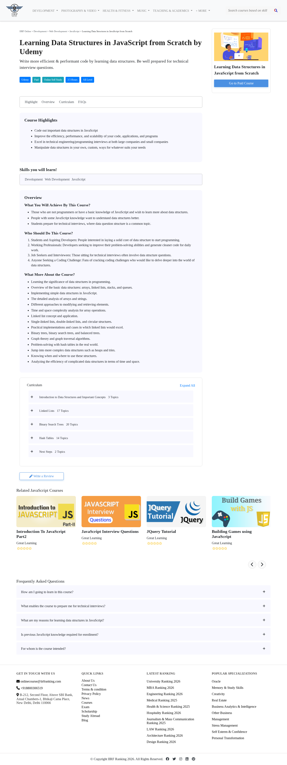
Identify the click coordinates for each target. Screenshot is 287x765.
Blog (85, 720)
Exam (85, 707)
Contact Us (89, 685)
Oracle (216, 681)
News (85, 698)
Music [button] (142, 10)
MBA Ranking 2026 (160, 687)
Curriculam (66, 102)
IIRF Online (25, 31)
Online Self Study (53, 79)
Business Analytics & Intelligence (234, 706)
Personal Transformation (228, 738)
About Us (88, 680)
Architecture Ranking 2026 (165, 735)
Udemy (25, 79)
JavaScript (74, 31)
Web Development (58, 31)
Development (40, 31)
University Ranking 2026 (163, 681)
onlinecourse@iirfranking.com (40, 681)
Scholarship (89, 711)
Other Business (222, 713)
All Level (87, 79)
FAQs (82, 102)
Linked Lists (46, 410)
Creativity (218, 694)
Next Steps (45, 451)
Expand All (187, 385)
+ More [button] (202, 10)
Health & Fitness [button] (117, 10)
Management (220, 719)
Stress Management (225, 725)
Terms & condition (94, 689)
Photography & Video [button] (79, 10)
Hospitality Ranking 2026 (164, 713)
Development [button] (44, 10)
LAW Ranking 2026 (160, 729)
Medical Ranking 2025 (162, 700)
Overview (48, 102)
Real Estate (219, 700)
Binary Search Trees (51, 424)
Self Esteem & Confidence (229, 732)
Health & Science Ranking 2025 (168, 706)
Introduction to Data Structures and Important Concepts (72, 397)
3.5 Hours (72, 79)
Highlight (31, 102)
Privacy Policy (91, 694)
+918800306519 (31, 688)
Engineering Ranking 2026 (165, 694)
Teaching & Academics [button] (171, 10)
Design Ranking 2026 (161, 742)
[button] (252, 565)
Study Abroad (91, 716)
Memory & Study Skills (227, 687)
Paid (36, 79)
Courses (87, 702)
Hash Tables (46, 438)
